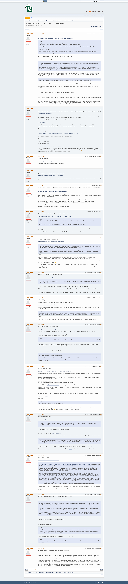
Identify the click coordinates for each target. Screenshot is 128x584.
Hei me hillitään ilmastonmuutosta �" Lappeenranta (48, 460)
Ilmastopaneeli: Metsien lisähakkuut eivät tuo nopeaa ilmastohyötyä (51, 175)
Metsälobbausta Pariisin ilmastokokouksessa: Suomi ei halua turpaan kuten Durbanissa (55, 38)
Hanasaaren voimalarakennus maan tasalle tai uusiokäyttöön (50, 146)
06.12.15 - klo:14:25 (41, 156)
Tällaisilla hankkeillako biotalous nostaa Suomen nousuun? (49, 522)
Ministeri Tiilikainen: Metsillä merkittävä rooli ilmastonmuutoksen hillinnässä (53, 499)
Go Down (27, 30)
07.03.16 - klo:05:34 (41, 414)
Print (101, 30)
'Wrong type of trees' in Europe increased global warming (49, 329)
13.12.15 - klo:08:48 (41, 211)
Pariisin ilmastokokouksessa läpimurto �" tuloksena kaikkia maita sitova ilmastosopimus (55, 216)
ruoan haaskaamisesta (56, 433)
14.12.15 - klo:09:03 (41, 272)
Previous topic (94, 26)
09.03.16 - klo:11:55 (41, 455)
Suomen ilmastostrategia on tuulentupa (46, 113)
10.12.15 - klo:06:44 (41, 170)
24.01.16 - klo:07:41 (41, 297)
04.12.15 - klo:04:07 (41, 108)
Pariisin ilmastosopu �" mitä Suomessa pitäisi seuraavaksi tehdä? (51, 241)
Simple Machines (33, 582)
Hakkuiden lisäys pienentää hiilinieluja (45, 277)
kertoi (48, 350)
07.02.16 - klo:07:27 (41, 324)
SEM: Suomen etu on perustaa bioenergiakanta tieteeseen (50, 553)
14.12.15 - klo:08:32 (41, 236)
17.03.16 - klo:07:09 (41, 494)
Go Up (26, 569)
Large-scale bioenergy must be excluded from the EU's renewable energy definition (55, 371)
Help (93, 582)
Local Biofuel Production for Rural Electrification (47, 305)
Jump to (85, 574)
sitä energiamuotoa (83, 288)
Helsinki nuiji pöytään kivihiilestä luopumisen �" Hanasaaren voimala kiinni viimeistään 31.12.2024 (58, 133)
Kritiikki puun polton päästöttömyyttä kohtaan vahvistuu (49, 161)
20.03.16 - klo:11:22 (41, 548)
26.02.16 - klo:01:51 (41, 366)
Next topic (100, 26)
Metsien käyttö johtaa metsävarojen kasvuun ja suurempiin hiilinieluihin (52, 191)
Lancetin (70, 448)
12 (41, 30)
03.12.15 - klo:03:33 (41, 33)
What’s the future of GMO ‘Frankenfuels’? (46, 396)
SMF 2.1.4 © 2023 (27, 582)
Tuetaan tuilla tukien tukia (43, 122)
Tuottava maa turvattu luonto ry (92, 15)
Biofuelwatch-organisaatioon (53, 384)
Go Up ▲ (102, 582)
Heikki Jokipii (29, 33)
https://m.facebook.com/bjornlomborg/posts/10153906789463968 (52, 95)
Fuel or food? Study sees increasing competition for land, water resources (53, 419)
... (40, 30)
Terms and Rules (97, 582)
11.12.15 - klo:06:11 (41, 185)
